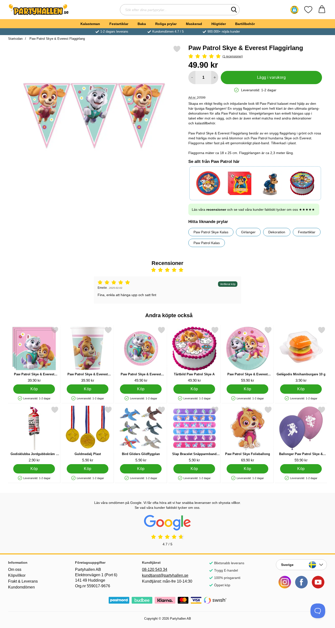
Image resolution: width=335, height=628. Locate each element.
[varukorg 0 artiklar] (322, 9)
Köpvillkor (17, 575)
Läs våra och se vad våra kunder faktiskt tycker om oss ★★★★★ (253, 209)
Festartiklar (118, 24)
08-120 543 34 (154, 569)
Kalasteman (90, 24)
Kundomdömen (21, 587)
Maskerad (194, 24)
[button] (294, 10)
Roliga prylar (166, 24)
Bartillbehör (245, 24)
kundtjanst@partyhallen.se (165, 575)
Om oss (14, 569)
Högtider (218, 24)
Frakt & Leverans (23, 581)
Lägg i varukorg (271, 77)
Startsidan (15, 38)
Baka (142, 24)
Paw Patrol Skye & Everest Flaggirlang (56, 38)
